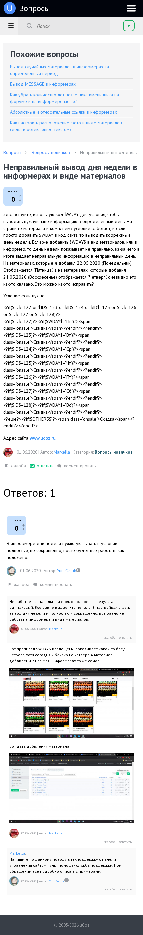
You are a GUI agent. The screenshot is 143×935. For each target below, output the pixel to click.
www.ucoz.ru (43, 438)
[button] (10, 25)
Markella (62, 452)
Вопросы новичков (114, 452)
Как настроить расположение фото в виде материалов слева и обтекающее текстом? (66, 126)
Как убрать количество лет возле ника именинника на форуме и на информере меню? (64, 98)
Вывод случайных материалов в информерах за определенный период (59, 70)
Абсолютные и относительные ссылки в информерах (63, 112)
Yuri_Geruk (66, 571)
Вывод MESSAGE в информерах (43, 84)
